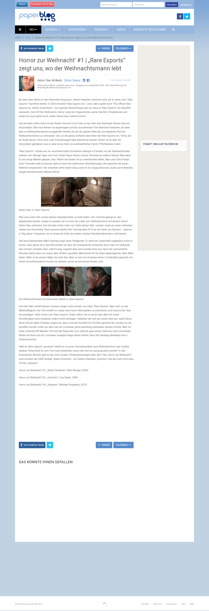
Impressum (171, 604)
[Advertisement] (116, 16)
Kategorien (76, 29)
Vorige (105, 48)
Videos (121, 29)
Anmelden (172, 4)
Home (22, 4)
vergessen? (186, 4)
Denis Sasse (72, 80)
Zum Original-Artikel (119, 80)
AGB (192, 604)
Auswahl (51, 29)
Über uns (157, 604)
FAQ (183, 604)
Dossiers (100, 29)
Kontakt (145, 604)
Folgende (122, 48)
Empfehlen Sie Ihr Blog (42, 4)
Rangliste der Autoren (150, 29)
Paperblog (20, 604)
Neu (32, 29)
